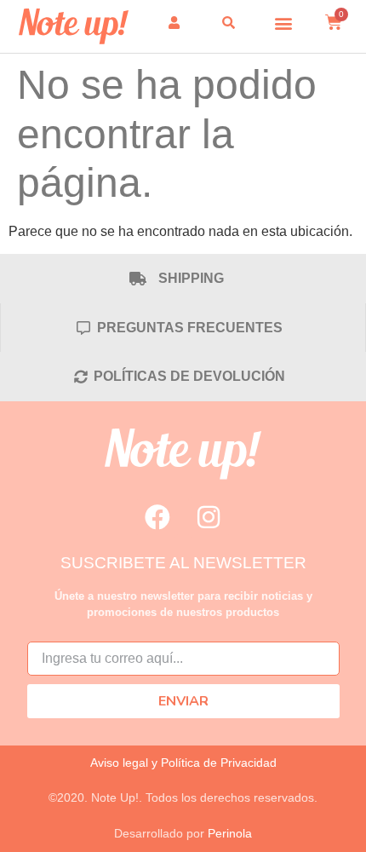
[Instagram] (208, 517)
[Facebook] (157, 517)
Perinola (230, 833)
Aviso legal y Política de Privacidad (183, 762)
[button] (284, 23)
